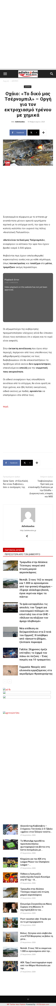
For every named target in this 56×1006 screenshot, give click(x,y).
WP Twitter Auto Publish (16, 1004)
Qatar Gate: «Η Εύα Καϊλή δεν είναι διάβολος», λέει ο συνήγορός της (15, 484)
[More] (43, 133)
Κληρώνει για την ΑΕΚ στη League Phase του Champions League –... (34, 862)
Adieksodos (20, 122)
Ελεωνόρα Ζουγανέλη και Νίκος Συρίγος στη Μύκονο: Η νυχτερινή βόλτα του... (36, 907)
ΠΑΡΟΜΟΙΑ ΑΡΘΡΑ (14, 550)
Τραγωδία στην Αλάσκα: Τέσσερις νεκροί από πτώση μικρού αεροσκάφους (34, 892)
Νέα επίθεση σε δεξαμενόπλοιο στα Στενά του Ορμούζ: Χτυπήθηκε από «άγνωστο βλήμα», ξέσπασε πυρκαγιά (35, 635)
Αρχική (6, 81)
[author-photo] (28, 522)
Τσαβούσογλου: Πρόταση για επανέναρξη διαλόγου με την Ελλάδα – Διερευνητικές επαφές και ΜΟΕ (40, 489)
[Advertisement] (28, 40)
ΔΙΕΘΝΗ (15, 81)
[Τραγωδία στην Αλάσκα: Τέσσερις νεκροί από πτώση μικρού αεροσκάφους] (10, 565)
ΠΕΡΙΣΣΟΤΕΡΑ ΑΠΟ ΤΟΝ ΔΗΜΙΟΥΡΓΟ (22, 554)
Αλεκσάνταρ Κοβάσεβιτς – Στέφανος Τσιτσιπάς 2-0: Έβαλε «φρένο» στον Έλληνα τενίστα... (36, 829)
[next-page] (9, 681)
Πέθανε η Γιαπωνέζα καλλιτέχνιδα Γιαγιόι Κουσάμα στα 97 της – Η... (35, 877)
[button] (5, 74)
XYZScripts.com (43, 1004)
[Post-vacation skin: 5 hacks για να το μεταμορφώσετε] (10, 922)
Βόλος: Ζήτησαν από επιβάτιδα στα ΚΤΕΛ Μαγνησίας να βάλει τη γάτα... (36, 936)
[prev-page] (5, 681)
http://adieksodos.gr (28, 530)
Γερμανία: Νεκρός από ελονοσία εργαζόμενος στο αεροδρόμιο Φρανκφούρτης (36, 670)
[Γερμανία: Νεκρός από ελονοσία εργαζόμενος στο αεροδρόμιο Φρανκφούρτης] (10, 670)
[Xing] (28, 536)
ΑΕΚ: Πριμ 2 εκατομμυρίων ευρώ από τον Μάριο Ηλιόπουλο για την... (36, 965)
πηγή (5, 406)
